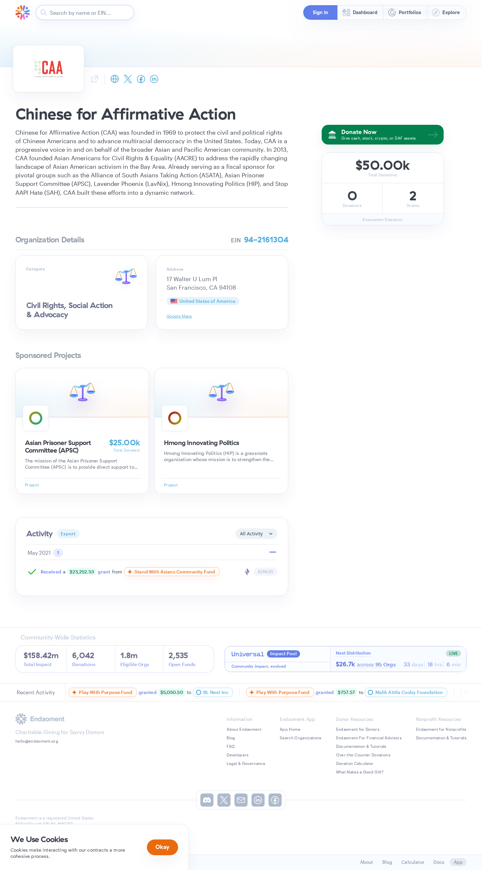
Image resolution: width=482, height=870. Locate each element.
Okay (162, 847)
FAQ (231, 746)
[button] (320, 12)
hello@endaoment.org (36, 741)
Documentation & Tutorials (361, 746)
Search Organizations (300, 737)
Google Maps (179, 316)
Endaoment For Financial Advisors (369, 737)
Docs (439, 862)
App (458, 862)
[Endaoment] (22, 12)
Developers (238, 754)
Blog (231, 737)
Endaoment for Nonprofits (441, 729)
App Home (290, 729)
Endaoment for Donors (357, 729)
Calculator (412, 862)
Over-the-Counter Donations (363, 754)
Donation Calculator (355, 763)
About (366, 862)
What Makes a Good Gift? (360, 772)
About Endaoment (244, 729)
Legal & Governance (246, 763)
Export (68, 533)
